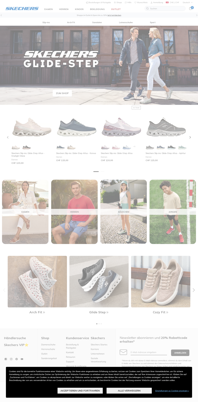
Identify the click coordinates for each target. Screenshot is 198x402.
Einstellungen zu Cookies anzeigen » (172, 390)
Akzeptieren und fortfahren (80, 390)
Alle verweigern (129, 390)
